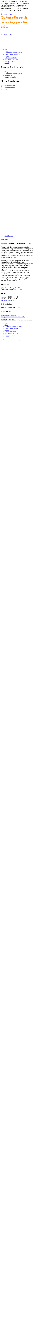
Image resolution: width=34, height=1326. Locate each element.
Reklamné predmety (11, 58)
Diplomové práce (10, 61)
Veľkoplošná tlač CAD (11, 59)
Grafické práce (9, 236)
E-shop (7, 56)
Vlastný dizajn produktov (12, 54)
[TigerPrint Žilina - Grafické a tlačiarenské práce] (6, 14)
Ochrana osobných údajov (8, 315)
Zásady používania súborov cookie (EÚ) (13, 317)
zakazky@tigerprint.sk (7, 300)
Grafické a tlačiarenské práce (13, 53)
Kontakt (7, 63)
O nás (6, 51)
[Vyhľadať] (19, 340)
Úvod (6, 49)
